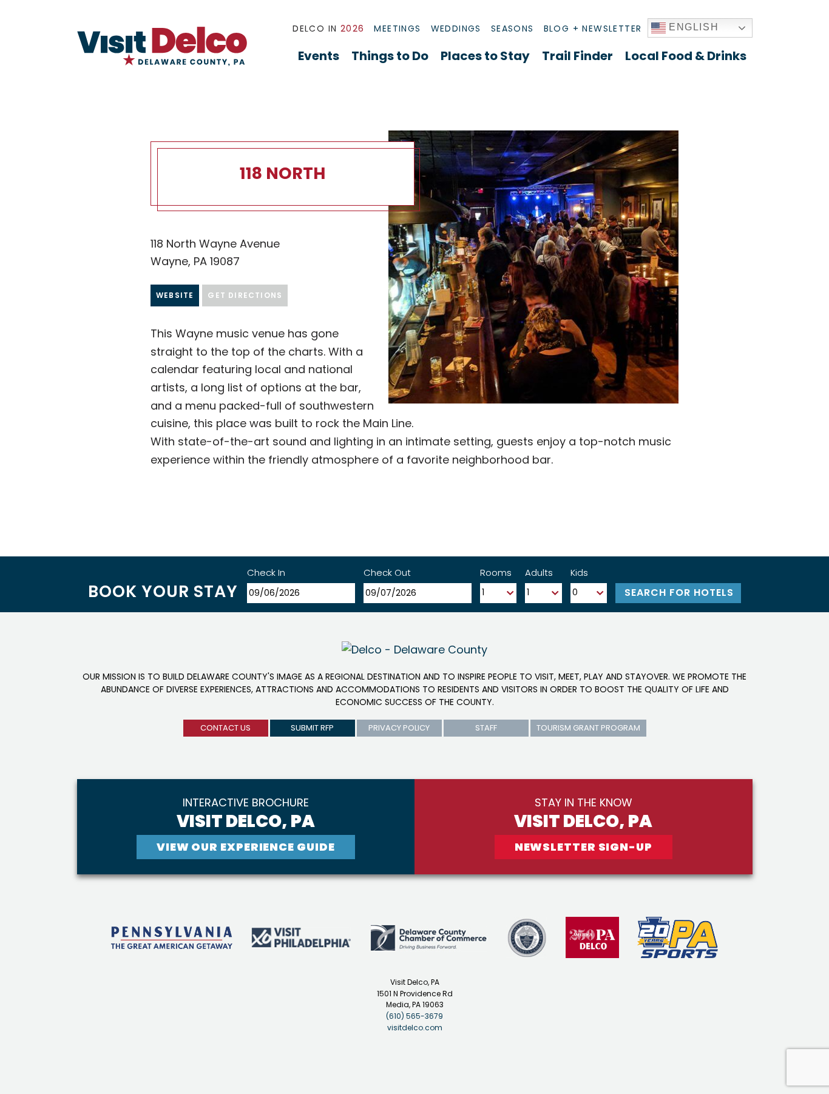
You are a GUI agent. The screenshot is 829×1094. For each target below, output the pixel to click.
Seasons (512, 28)
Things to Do (389, 55)
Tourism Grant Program (588, 728)
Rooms (496, 572)
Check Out (387, 572)
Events (318, 55)
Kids (579, 572)
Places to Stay (485, 55)
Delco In (328, 28)
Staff (486, 728)
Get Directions (245, 295)
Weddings (456, 28)
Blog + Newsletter (593, 28)
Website (175, 295)
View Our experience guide (246, 846)
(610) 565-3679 (414, 1016)
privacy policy (399, 728)
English (692, 27)
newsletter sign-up (583, 846)
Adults (539, 572)
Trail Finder (577, 55)
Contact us (225, 728)
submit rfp (312, 728)
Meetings (397, 28)
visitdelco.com (414, 1027)
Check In (266, 572)
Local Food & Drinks (685, 55)
